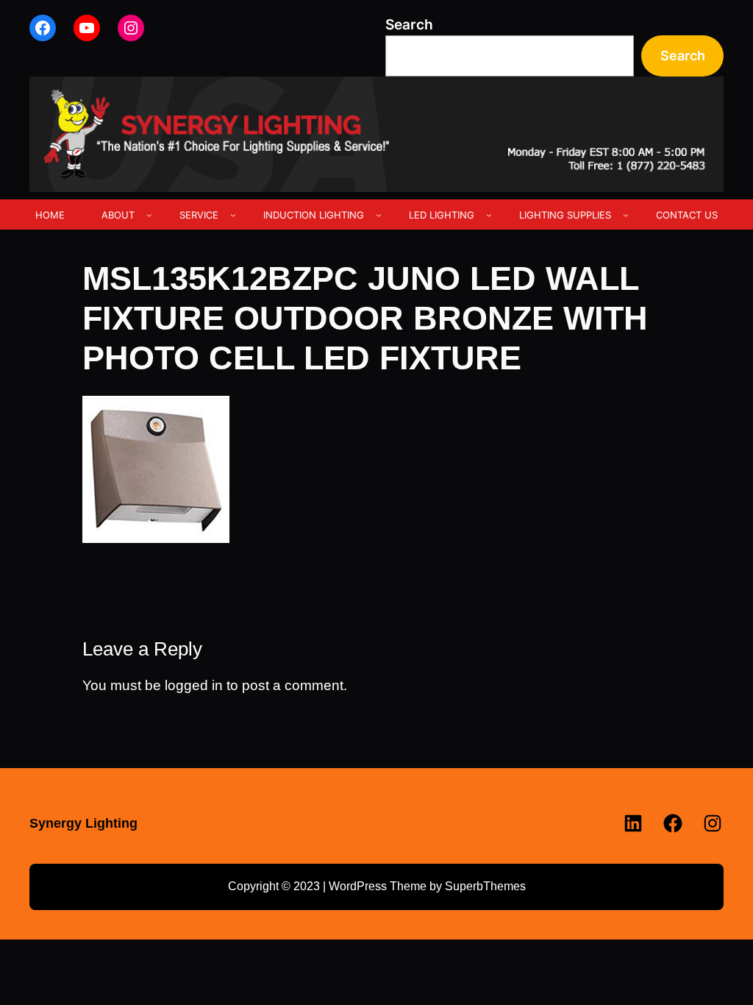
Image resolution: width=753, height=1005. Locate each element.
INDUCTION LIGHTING (313, 215)
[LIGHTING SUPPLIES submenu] (626, 215)
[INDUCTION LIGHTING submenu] (379, 215)
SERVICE (198, 215)
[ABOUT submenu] (149, 215)
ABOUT (118, 215)
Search (409, 24)
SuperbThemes (485, 886)
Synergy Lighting (83, 823)
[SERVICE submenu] (233, 215)
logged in (194, 685)
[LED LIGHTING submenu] (489, 215)
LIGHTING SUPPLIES (565, 215)
